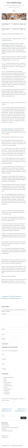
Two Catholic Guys (14, 3)
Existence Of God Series (9, 377)
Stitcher (3, 363)
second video (7, 128)
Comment (4, 313)
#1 (20, 38)
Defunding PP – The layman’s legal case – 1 (12, 296)
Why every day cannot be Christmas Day (10, 427)
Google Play (4, 368)
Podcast (5, 387)
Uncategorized (7, 393)
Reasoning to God (7, 388)
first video (6, 43)
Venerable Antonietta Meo (7, 430)
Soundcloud (4, 359)
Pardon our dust (5, 424)
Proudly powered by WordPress (17, 445)
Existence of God (5, 435)
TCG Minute (6, 392)
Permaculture (7, 384)
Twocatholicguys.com (6, 445)
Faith (5, 379)
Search (3, 415)
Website (3, 338)
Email (3, 334)
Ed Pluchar (20, 33)
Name (3, 329)
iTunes (3, 354)
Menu (14, 10)
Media (5, 380)
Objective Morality (7, 382)
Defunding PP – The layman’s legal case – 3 (12, 298)
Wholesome (4, 429)
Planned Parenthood (13, 33)
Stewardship (6, 390)
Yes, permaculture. (5, 425)
